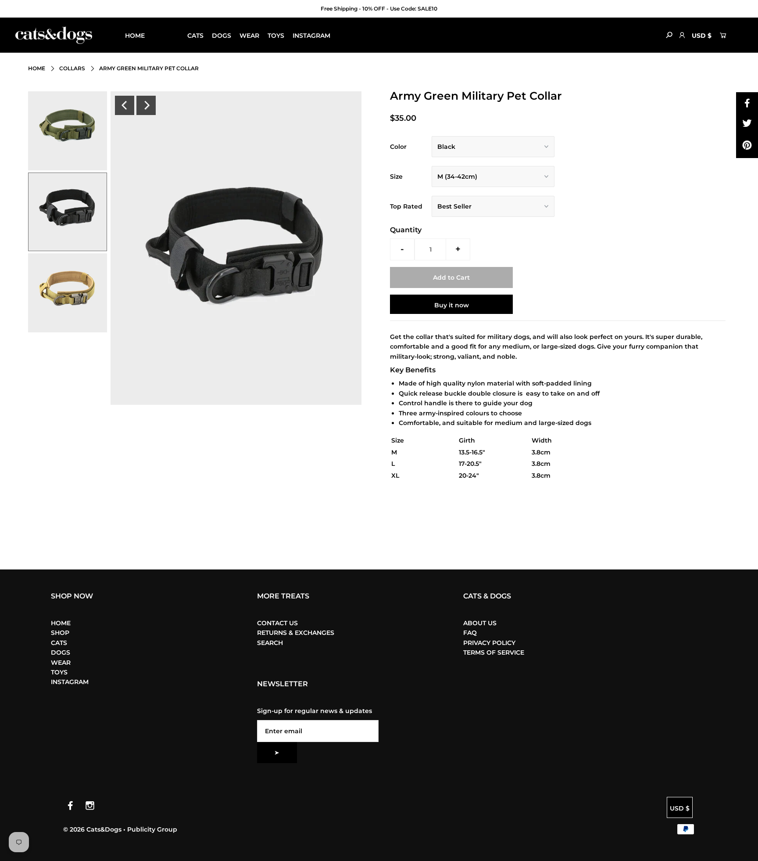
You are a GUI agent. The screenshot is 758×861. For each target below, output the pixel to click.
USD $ (702, 36)
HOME (135, 36)
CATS (195, 36)
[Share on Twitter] (747, 125)
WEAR (249, 36)
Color (398, 147)
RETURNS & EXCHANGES (295, 633)
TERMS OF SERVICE (493, 652)
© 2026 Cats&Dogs (93, 829)
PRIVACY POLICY (489, 643)
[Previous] (124, 105)
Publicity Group (152, 829)
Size (396, 176)
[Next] (146, 105)
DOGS (221, 36)
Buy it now (451, 305)
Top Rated (406, 206)
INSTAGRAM (311, 36)
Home (36, 68)
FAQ (470, 633)
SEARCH (270, 643)
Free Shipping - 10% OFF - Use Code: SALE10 (379, 8)
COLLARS (72, 68)
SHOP (162, 36)
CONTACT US (277, 623)
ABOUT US (480, 623)
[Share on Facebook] (747, 103)
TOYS (276, 36)
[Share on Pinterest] (747, 147)
